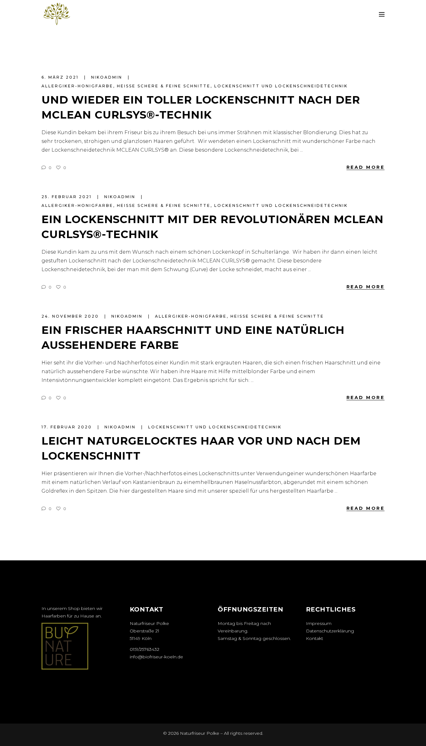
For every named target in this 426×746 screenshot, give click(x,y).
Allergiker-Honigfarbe (77, 86)
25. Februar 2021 (67, 196)
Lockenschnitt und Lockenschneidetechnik (281, 86)
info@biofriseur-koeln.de (156, 657)
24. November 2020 (71, 316)
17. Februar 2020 (67, 427)
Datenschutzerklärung (330, 631)
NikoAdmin (107, 77)
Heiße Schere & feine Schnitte (164, 86)
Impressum (319, 623)
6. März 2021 (60, 77)
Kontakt (314, 638)
